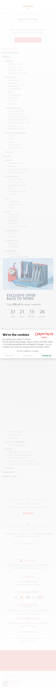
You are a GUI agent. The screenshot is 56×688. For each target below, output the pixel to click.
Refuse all (9, 356)
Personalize (28, 356)
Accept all (46, 356)
